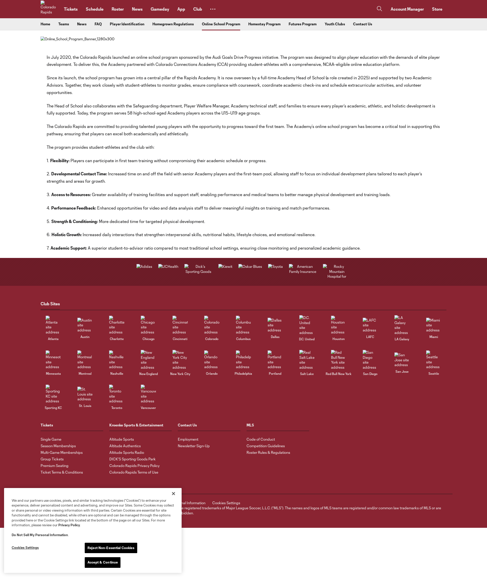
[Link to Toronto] (116, 394)
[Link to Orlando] (211, 359)
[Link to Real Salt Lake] (307, 360)
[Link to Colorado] (211, 325)
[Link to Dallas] (275, 325)
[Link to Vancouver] (148, 394)
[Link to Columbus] (243, 325)
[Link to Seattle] (433, 359)
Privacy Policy (69, 525)
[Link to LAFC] (370, 325)
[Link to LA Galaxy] (402, 325)
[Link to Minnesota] (53, 359)
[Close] (173, 493)
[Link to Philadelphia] (243, 359)
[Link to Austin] (85, 325)
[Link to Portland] (275, 359)
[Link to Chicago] (148, 325)
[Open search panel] (379, 9)
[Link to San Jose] (402, 359)
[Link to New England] (148, 360)
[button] (212, 9)
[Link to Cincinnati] (180, 325)
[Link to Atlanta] (53, 325)
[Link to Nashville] (116, 359)
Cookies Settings (226, 503)
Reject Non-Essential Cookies (111, 548)
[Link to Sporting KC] (53, 394)
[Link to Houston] (338, 325)
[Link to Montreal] (85, 359)
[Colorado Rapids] (49, 9)
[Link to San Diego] (370, 360)
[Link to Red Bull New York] (338, 360)
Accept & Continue (103, 562)
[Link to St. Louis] (85, 394)
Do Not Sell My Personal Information (40, 535)
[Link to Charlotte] (116, 325)
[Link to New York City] (180, 360)
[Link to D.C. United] (307, 325)
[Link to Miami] (433, 325)
